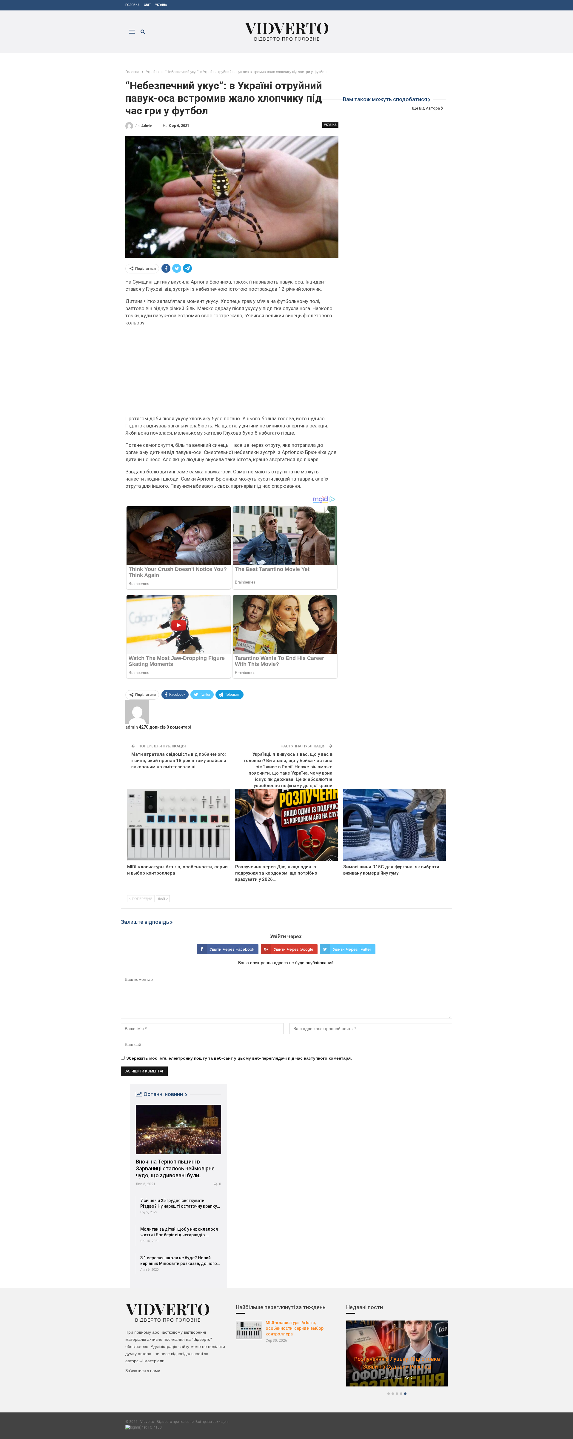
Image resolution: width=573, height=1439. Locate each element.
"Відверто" (202, 1339)
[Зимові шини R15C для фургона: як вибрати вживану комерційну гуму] (394, 825)
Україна (161, 5)
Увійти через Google (293, 949)
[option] (397, 1356)
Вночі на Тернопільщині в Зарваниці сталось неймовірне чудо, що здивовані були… (175, 1168)
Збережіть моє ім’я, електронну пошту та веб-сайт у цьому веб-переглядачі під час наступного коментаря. (239, 1058)
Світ (147, 5)
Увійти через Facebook (232, 949)
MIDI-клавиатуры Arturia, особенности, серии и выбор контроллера (295, 1328)
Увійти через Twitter (352, 949)
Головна (132, 5)
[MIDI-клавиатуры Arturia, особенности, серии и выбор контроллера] (178, 825)
